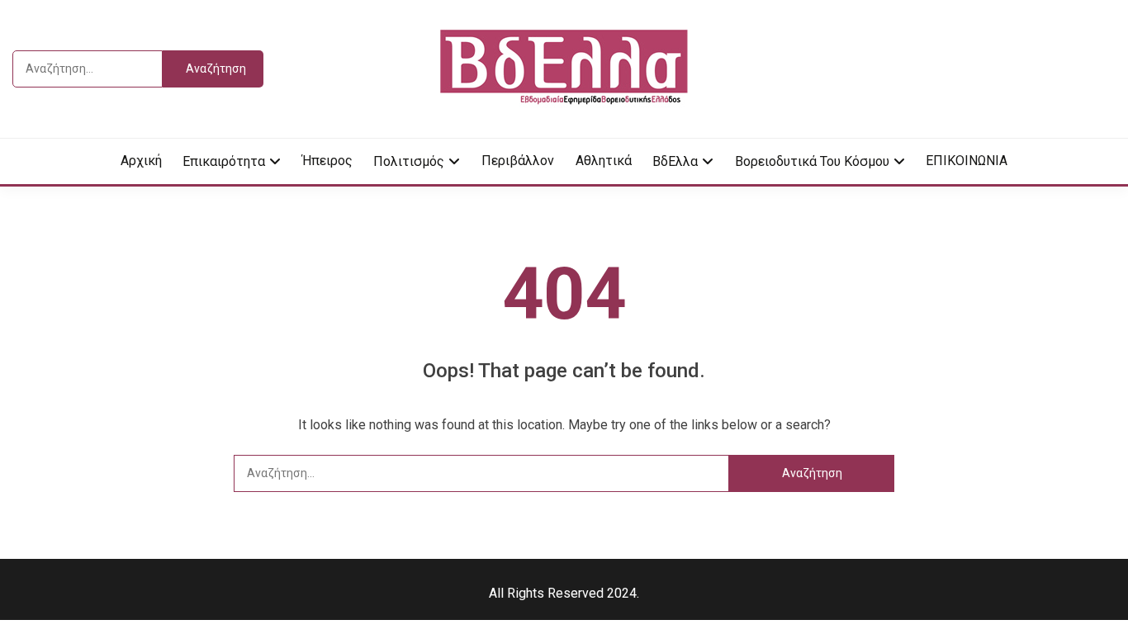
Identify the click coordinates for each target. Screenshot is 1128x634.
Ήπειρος (327, 160)
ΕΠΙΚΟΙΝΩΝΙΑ (966, 160)
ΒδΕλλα (675, 161)
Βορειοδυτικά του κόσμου (812, 161)
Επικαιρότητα (223, 161)
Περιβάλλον (517, 160)
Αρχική (141, 160)
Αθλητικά (604, 160)
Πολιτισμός (408, 161)
